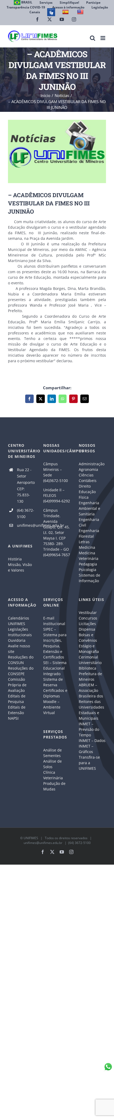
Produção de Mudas (54, 786)
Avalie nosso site (19, 648)
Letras (84, 541)
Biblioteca (87, 668)
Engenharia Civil (89, 522)
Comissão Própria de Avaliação (17, 685)
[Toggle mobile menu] (103, 38)
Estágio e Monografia (89, 648)
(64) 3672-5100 (25, 513)
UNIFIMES (31, 838)
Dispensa (87, 629)
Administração (91, 463)
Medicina (87, 547)
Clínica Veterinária (53, 775)
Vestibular (88, 612)
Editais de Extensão (16, 710)
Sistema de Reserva (53, 682)
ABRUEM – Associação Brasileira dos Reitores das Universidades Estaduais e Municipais (91, 701)
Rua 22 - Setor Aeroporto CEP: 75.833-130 (26, 485)
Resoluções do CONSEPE (20, 671)
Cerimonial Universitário (90, 659)
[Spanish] (66, 12)
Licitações (87, 623)
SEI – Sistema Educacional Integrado (55, 668)
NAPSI (14, 718)
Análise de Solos (52, 764)
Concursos (88, 618)
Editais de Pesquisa (16, 698)
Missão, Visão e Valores (20, 567)
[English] (81, 12)
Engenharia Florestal (89, 533)
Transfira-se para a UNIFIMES (89, 763)
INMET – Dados (92, 740)
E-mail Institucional (54, 621)
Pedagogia (88, 564)
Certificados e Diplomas (55, 693)
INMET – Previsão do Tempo (89, 729)
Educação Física (87, 494)
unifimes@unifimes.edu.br (26, 525)
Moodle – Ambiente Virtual (51, 707)
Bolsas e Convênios (88, 637)
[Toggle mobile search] (92, 38)
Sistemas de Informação (89, 578)
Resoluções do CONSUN (20, 659)
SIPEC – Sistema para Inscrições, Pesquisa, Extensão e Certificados (55, 643)
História (15, 558)
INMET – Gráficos (86, 749)
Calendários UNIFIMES (18, 621)
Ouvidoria (16, 640)
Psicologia (87, 569)
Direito (85, 486)
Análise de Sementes (52, 753)
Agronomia (88, 469)
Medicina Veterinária (88, 555)
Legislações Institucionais (20, 632)
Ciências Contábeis (88, 477)
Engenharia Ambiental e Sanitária (89, 508)
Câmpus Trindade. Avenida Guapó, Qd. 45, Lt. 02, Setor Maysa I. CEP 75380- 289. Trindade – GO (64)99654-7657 (56, 532)
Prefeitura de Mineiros (90, 676)
